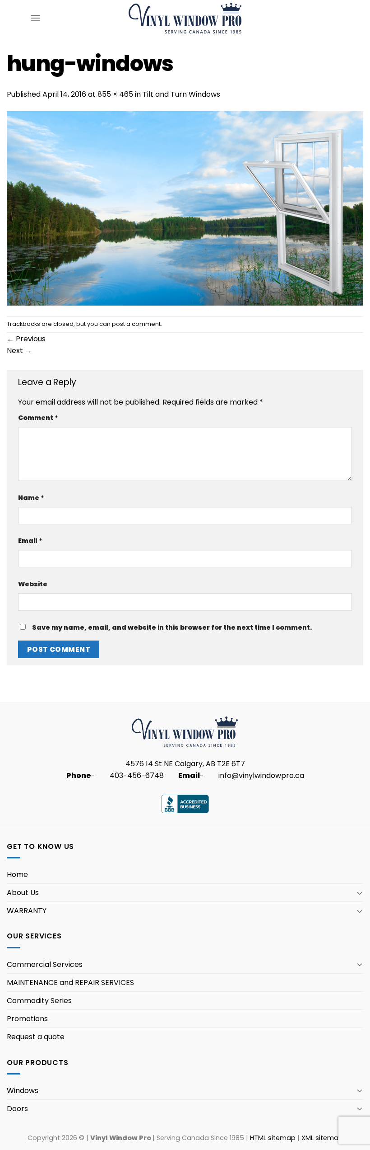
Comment (38, 417)
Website (32, 584)
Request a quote (36, 1037)
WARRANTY (26, 910)
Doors (17, 1108)
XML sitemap (322, 1137)
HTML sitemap (273, 1137)
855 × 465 (115, 94)
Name (31, 497)
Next (19, 350)
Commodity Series (39, 1000)
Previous (26, 339)
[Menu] (35, 18)
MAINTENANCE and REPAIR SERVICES (70, 982)
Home (17, 874)
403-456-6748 (137, 775)
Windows (22, 1090)
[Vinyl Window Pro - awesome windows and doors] (185, 18)
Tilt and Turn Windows (181, 94)
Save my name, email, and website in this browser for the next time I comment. (172, 627)
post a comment (136, 324)
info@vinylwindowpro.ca (261, 775)
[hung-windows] (185, 208)
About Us (23, 892)
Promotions (27, 1018)
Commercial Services (45, 964)
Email (30, 540)
